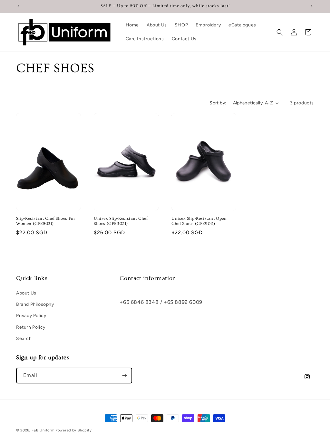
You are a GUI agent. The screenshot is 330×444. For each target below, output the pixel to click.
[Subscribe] (124, 375)
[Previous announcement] (18, 6)
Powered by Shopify (73, 430)
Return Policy (30, 327)
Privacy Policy (31, 315)
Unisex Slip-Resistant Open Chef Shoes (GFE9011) (199, 221)
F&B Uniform (43, 430)
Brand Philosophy (35, 304)
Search (24, 338)
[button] (280, 32)
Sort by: (217, 103)
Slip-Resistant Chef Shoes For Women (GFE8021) (45, 221)
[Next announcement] (312, 6)
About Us (26, 293)
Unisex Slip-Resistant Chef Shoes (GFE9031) (121, 221)
